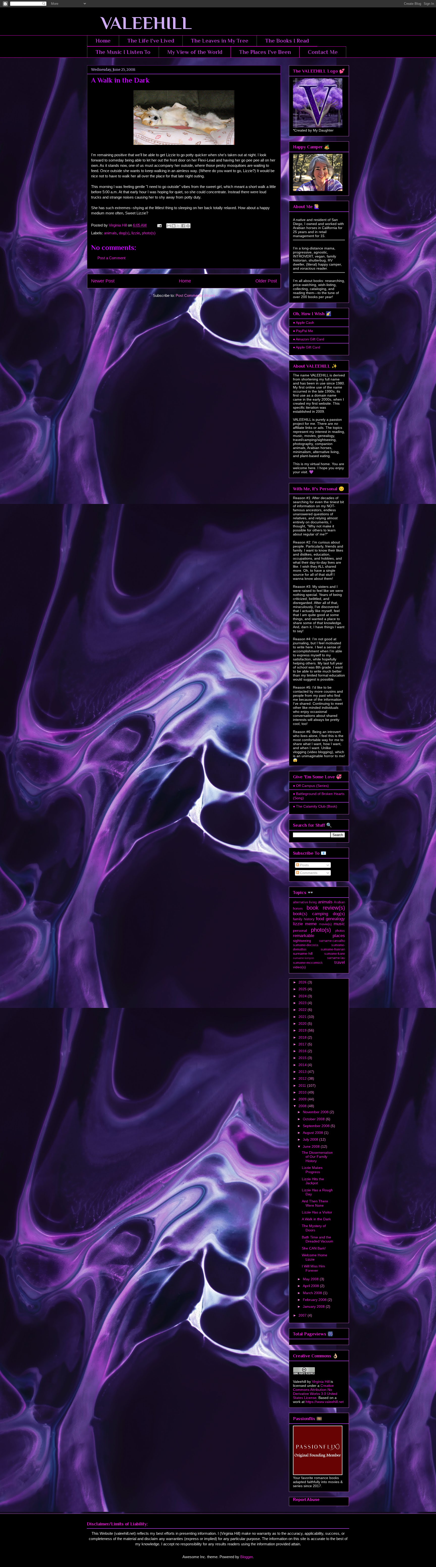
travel (339, 962)
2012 (303, 1078)
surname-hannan (333, 949)
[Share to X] (178, 225)
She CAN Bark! (314, 1248)
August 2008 (313, 1133)
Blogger (246, 1557)
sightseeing (302, 941)
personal (300, 931)
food (320, 918)
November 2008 (316, 1112)
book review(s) (326, 908)
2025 (303, 989)
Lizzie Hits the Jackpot (313, 1181)
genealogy (335, 918)
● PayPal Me (303, 331)
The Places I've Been (265, 52)
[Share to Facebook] (183, 225)
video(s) (299, 967)
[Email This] (168, 225)
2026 (303, 982)
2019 (303, 1030)
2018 (303, 1037)
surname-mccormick (308, 963)
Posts (304, 865)
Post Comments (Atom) (195, 295)
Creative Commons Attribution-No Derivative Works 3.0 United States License (315, 1392)
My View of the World (194, 52)
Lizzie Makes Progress (312, 1170)
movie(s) (325, 924)
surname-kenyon (303, 958)
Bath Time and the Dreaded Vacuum (317, 1239)
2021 (303, 1017)
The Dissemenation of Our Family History (317, 1156)
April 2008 (311, 1286)
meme (311, 923)
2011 (302, 1085)
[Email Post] (159, 225)
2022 (303, 1010)
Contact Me (323, 52)
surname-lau (336, 958)
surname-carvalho (332, 941)
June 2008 (312, 1146)
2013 (303, 1072)
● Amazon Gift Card (308, 339)
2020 (303, 1023)
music (339, 923)
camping (320, 913)
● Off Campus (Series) (311, 786)
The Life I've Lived (150, 41)
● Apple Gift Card (306, 347)
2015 (303, 1058)
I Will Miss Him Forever (313, 1268)
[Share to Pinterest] (187, 225)
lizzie (135, 233)
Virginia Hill (321, 1382)
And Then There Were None (315, 1203)
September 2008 (317, 1126)
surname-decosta (305, 945)
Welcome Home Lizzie (314, 1257)
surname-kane (334, 953)
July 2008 (311, 1139)
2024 (303, 996)
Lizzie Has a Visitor (317, 1212)
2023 (303, 1003)
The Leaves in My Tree (219, 41)
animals (110, 233)
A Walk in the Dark (316, 1219)
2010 (303, 1092)
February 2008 (315, 1300)
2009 (303, 1099)
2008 (303, 1106)
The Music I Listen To (123, 52)
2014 (303, 1065)
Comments (308, 873)
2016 (303, 1051)
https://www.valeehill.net (325, 1402)
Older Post (266, 280)
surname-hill (303, 953)
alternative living (305, 902)
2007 (303, 1315)
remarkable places (319, 935)
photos (340, 931)
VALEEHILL (139, 23)
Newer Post (103, 280)
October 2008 (314, 1119)
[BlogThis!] (173, 225)
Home (103, 41)
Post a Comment (111, 258)
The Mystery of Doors (314, 1228)
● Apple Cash (303, 323)
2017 (303, 1044)
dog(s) (124, 233)
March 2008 (313, 1293)
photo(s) (148, 233)
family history (303, 919)
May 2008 (311, 1279)
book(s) (300, 913)
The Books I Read (287, 41)
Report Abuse (306, 1499)
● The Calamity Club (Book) (315, 806)
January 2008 (314, 1306)
